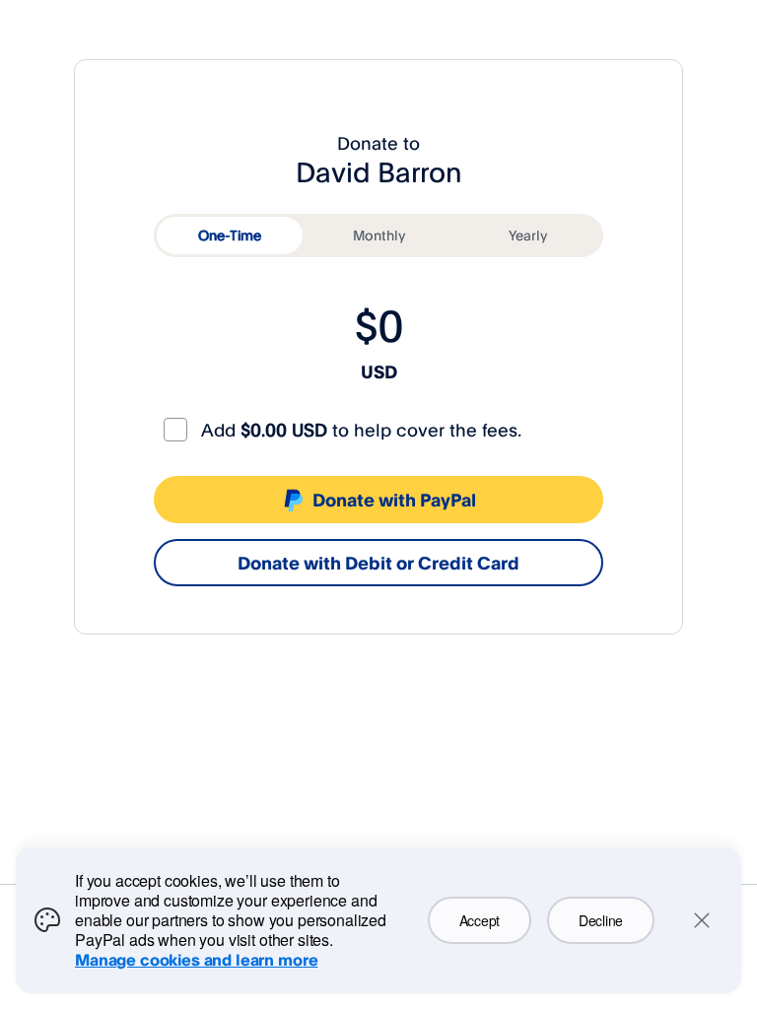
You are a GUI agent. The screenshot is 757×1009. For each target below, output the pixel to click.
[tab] (230, 235)
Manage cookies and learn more (196, 960)
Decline (601, 920)
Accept (479, 920)
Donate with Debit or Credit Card (378, 562)
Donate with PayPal (394, 499)
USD (379, 371)
